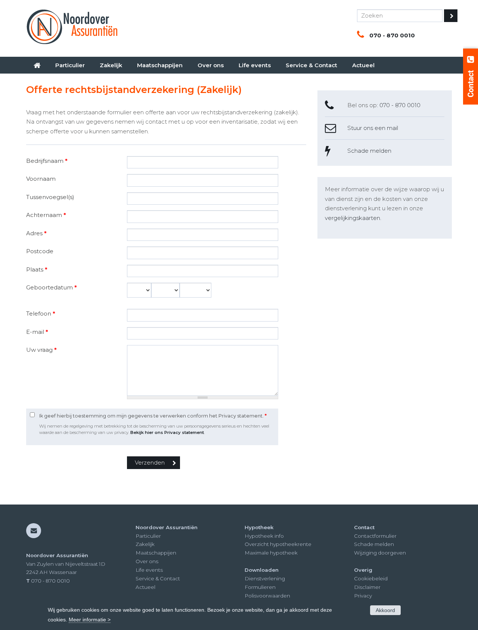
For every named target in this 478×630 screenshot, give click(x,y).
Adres (36, 233)
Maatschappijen (156, 553)
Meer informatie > (90, 620)
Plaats (36, 269)
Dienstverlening (265, 578)
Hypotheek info (264, 536)
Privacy (363, 596)
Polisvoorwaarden (267, 596)
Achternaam (46, 214)
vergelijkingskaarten (352, 217)
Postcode (39, 251)
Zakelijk (145, 544)
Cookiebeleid (371, 578)
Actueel (145, 587)
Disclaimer (367, 587)
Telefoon (40, 313)
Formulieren (260, 587)
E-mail (37, 331)
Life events (149, 570)
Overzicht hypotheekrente (278, 544)
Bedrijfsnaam (47, 160)
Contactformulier (375, 536)
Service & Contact (158, 578)
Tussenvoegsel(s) (50, 197)
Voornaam (41, 178)
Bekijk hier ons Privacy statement (167, 432)
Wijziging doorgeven (380, 553)
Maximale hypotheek (271, 553)
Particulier (148, 536)
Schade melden (369, 150)
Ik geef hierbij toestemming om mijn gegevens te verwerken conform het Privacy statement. (153, 416)
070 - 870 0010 (392, 35)
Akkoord (385, 610)
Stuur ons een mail (372, 127)
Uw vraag (41, 349)
